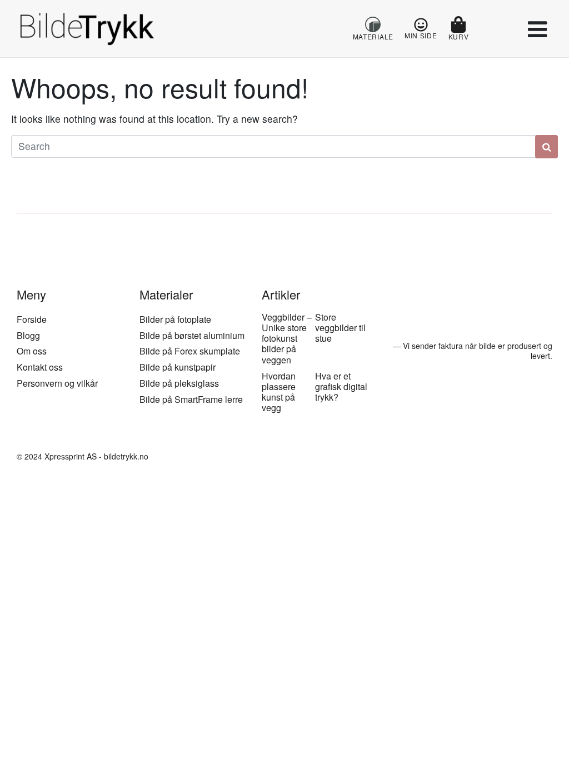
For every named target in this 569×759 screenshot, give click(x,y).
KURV (458, 36)
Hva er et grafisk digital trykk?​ (341, 386)
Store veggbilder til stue (340, 327)
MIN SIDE (421, 35)
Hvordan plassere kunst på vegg (279, 392)
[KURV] (458, 24)
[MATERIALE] (373, 24)
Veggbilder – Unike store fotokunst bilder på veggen (287, 338)
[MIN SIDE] (421, 25)
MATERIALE (373, 36)
